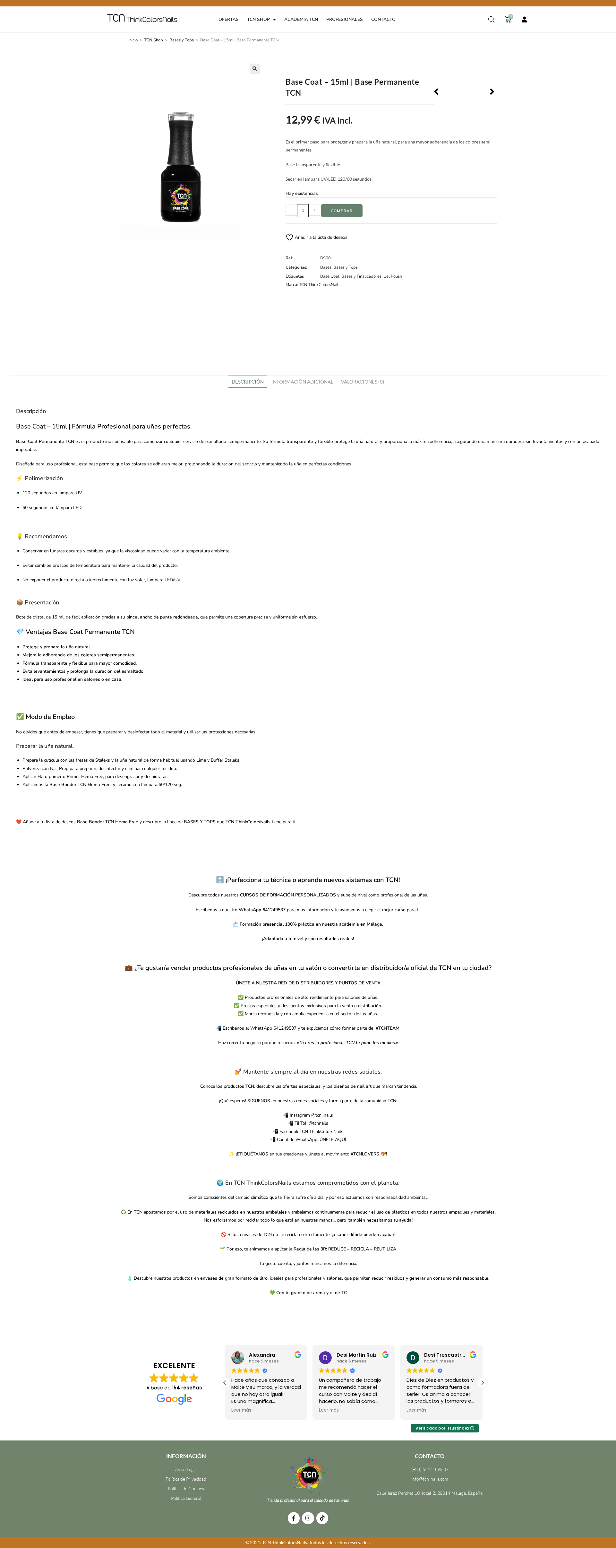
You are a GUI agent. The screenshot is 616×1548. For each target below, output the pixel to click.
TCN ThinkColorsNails (319, 285)
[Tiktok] (322, 1518)
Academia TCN (301, 19)
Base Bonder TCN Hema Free (80, 785)
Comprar (342, 210)
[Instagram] (308, 1518)
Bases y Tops (181, 40)
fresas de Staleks (93, 760)
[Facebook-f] (294, 1518)
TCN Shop (258, 19)
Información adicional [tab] (302, 382)
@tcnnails (318, 1123)
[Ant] (449, 92)
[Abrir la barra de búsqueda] (491, 19)
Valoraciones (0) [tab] (362, 382)
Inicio (133, 40)
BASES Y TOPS (199, 822)
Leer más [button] (241, 1410)
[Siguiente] (479, 92)
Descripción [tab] (248, 382)
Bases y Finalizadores (361, 276)
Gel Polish (392, 276)
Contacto (383, 19)
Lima (201, 760)
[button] (255, 69)
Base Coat (329, 276)
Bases (325, 267)
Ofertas (228, 19)
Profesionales (344, 19)
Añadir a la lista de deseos (320, 237)
